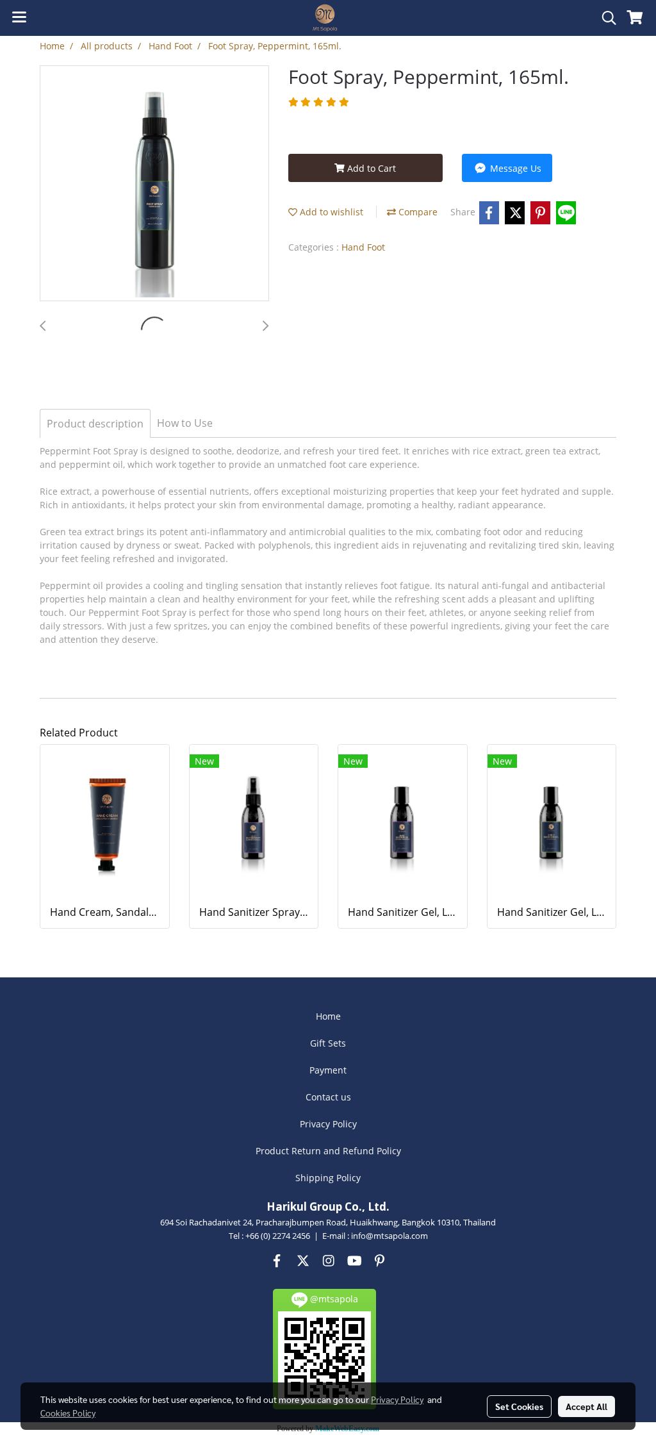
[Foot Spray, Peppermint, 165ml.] (154, 184)
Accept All (586, 1406)
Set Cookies (519, 1406)
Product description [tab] (95, 424)
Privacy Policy (328, 1124)
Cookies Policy (67, 1412)
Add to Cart (370, 168)
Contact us (328, 1097)
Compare (417, 212)
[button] (605, 18)
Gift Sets (328, 1043)
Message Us (514, 168)
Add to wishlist (330, 212)
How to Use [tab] (185, 423)
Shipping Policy (328, 1178)
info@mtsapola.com (389, 1235)
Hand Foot (363, 247)
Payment (328, 1070)
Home (328, 1016)
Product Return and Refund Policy (328, 1151)
